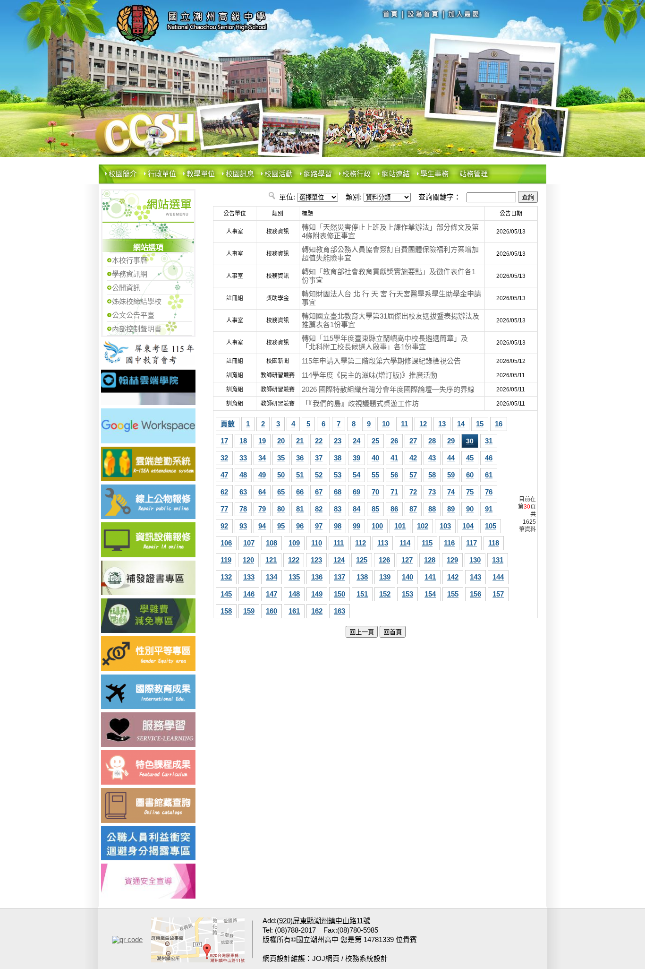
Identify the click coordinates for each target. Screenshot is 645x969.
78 (243, 509)
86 (394, 509)
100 (377, 526)
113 (382, 543)
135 (294, 577)
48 (243, 475)
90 (470, 509)
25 (375, 441)
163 (339, 611)
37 (318, 458)
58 (432, 475)
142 (452, 577)
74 (451, 492)
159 (249, 611)
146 (249, 594)
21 (300, 441)
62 (224, 492)
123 (316, 560)
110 (316, 543)
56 (394, 475)
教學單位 (201, 174)
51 (300, 475)
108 (271, 543)
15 (480, 424)
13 (442, 424)
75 (470, 492)
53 (337, 475)
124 (339, 560)
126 (384, 560)
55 (375, 475)
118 (493, 543)
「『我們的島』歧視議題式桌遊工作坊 (360, 403)
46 (488, 458)
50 (281, 475)
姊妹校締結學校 (136, 301)
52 (318, 475)
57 (413, 475)
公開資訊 (126, 288)
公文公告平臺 (133, 315)
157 (498, 594)
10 (386, 424)
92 (224, 526)
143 (475, 577)
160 (271, 611)
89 (451, 509)
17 (224, 441)
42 (413, 458)
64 (262, 492)
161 (294, 611)
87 (413, 509)
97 (318, 526)
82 (318, 509)
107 (249, 543)
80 (281, 509)
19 (262, 441)
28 (432, 441)
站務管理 (473, 174)
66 (300, 492)
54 (356, 475)
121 (271, 560)
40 (375, 458)
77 (224, 509)
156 (475, 594)
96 (300, 526)
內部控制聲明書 (136, 329)
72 (413, 492)
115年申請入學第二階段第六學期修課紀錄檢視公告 (381, 361)
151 (362, 594)
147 (271, 594)
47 (224, 475)
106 (226, 543)
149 (316, 594)
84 (356, 509)
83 (337, 509)
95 (281, 526)
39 (356, 458)
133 (249, 577)
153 (407, 594)
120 (248, 560)
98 (337, 526)
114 (404, 543)
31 (488, 441)
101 (400, 526)
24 (356, 441)
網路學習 (318, 174)
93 (243, 526)
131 (497, 560)
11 (404, 424)
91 (488, 509)
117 (471, 543)
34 (262, 458)
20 (281, 441)
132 (226, 577)
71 (394, 492)
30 (470, 441)
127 (407, 560)
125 (361, 560)
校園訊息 (240, 174)
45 (470, 458)
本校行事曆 (129, 260)
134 (271, 577)
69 (356, 492)
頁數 (228, 424)
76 (488, 492)
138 (362, 577)
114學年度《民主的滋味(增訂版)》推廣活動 (369, 375)
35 (281, 458)
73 (432, 492)
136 (316, 577)
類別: (354, 197)
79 (262, 509)
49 (262, 475)
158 (226, 611)
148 (294, 594)
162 (316, 611)
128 (429, 560)
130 (475, 560)
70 (375, 492)
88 (432, 509)
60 (470, 475)
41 (394, 458)
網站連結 (396, 174)
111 (338, 543)
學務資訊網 (129, 274)
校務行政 (356, 174)
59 (451, 475)
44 (451, 458)
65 (281, 492)
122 (293, 560)
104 (468, 526)
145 (226, 594)
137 (339, 577)
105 (490, 526)
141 (430, 577)
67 (318, 492)
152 (384, 594)
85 (375, 509)
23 (337, 441)
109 (294, 543)
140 (407, 577)
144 (498, 577)
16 (498, 424)
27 (413, 441)
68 (337, 492)
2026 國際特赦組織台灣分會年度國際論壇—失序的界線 (388, 389)
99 (356, 526)
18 (243, 441)
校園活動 (278, 174)
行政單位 (162, 174)
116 (449, 543)
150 (339, 594)
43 (432, 458)
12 (423, 424)
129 (452, 560)
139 (384, 577)
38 (337, 458)
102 (422, 526)
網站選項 (148, 247)
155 (452, 594)
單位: (287, 197)
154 (430, 594)
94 (262, 526)
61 (488, 475)
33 (243, 458)
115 (427, 543)
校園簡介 (123, 174)
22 (318, 441)
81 (300, 509)
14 (461, 424)
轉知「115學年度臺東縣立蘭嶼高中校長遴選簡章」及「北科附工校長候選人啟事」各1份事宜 (385, 342)
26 (394, 441)
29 (451, 441)
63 (243, 492)
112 (360, 543)
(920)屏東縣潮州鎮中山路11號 (323, 921)
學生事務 (434, 174)
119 (226, 560)
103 (445, 526)
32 (224, 458)
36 (300, 458)
